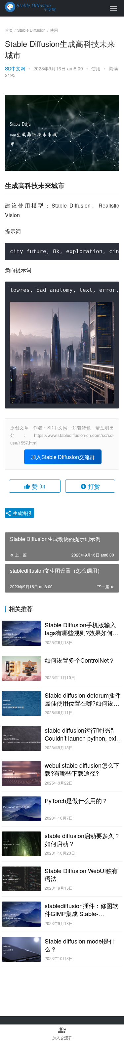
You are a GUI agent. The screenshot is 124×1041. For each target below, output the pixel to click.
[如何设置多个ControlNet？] (21, 668)
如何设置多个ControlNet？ (80, 660)
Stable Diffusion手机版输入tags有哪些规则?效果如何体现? (82, 628)
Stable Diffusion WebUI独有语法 (81, 874)
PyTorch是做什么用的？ (76, 800)
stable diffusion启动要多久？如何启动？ (82, 839)
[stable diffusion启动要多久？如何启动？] (21, 843)
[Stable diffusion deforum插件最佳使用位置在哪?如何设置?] (21, 703)
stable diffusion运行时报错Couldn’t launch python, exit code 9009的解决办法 (81, 734)
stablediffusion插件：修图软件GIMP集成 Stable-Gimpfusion (81, 909)
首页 (9, 30)
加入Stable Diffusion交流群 (63, 457)
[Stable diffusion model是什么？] (21, 949)
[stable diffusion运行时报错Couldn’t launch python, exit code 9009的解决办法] (21, 738)
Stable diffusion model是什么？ (80, 945)
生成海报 (21, 513)
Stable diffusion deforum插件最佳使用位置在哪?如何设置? (83, 699)
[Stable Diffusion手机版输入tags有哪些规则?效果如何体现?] (21, 633)
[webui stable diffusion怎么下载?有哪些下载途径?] (21, 773)
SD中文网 (15, 68)
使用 (96, 68)
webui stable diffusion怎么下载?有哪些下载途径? (82, 769)
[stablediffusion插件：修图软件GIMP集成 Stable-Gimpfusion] (21, 914)
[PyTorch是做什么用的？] (21, 808)
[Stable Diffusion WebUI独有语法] (21, 879)
